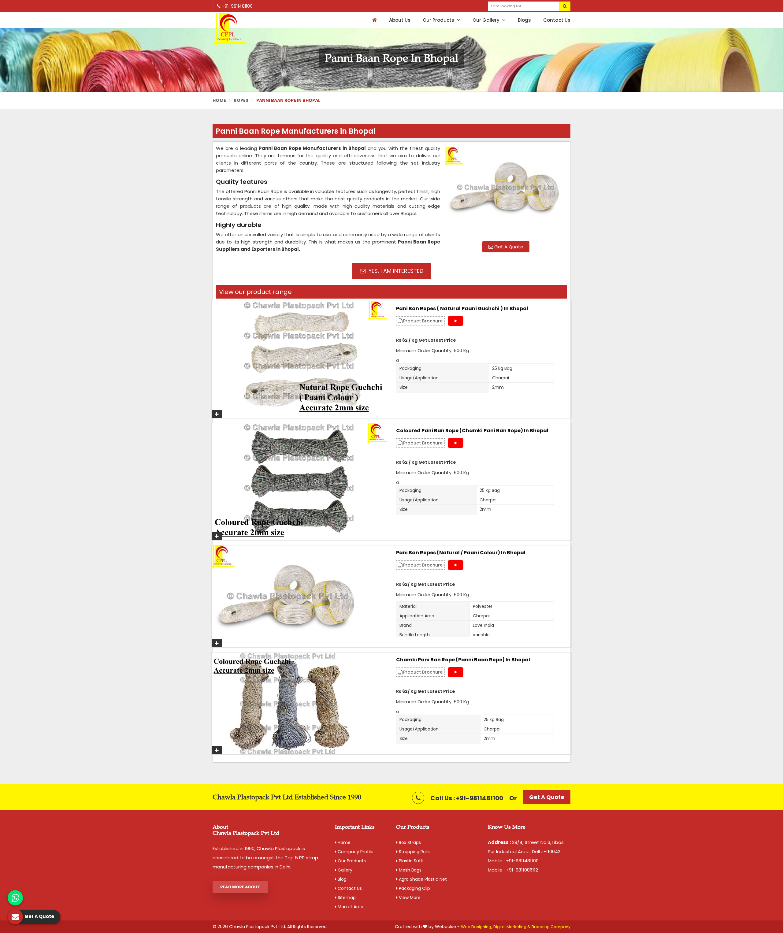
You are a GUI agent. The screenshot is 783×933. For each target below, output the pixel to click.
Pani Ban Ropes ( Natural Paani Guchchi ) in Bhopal (462, 308)
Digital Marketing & (511, 927)
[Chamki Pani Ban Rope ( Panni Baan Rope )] (299, 703)
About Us (399, 20)
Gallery (344, 870)
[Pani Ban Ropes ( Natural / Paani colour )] (299, 596)
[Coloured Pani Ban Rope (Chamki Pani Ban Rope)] (299, 481)
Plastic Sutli (410, 861)
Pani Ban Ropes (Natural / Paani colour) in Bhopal (460, 553)
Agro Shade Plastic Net (422, 879)
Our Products (439, 20)
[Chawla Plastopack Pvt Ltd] (230, 29)
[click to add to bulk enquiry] (217, 414)
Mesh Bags (409, 870)
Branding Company (551, 927)
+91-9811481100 (237, 6)
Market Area (349, 907)
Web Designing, (476, 927)
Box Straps (409, 842)
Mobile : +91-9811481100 (513, 860)
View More (409, 897)
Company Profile (354, 852)
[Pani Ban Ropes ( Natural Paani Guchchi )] (299, 359)
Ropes (241, 100)
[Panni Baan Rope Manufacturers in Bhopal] (506, 190)
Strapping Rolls (414, 852)
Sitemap (346, 897)
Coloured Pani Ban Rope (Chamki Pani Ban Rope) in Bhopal (472, 430)
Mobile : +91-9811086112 (513, 870)
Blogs (524, 20)
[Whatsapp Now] (15, 897)
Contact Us (556, 20)
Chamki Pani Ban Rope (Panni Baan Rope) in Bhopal (463, 660)
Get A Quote (508, 246)
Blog (341, 879)
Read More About (240, 887)
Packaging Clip (414, 888)
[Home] (373, 20)
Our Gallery (487, 20)
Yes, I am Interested (395, 271)
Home (219, 100)
